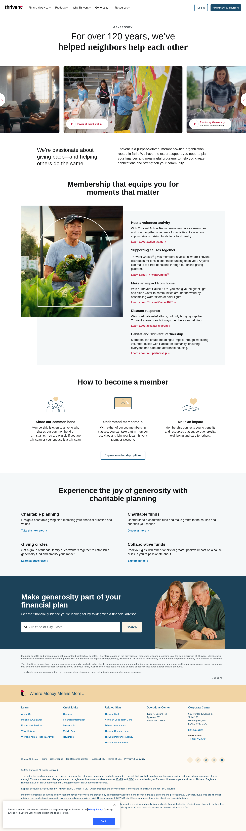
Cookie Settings (29, 759)
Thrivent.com (104, 798)
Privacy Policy (95, 809)
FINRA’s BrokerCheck (125, 798)
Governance (56, 759)
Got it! (104, 821)
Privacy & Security (134, 759)
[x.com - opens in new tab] (206, 760)
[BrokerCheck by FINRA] (123, 816)
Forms (43, 759)
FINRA (119, 779)
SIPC (131, 779)
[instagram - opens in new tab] (214, 760)
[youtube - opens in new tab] (222, 760)
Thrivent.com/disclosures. (94, 782)
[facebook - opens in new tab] (190, 760)
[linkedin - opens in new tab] (198, 760)
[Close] (114, 805)
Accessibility (98, 759)
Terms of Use (115, 759)
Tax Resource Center (77, 759)
